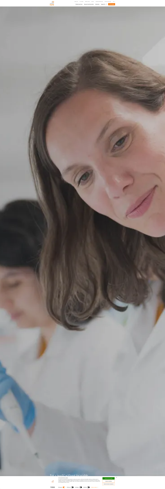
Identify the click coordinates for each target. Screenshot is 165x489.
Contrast (106, 1)
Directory (92, 1)
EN (113, 1)
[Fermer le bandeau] (116, 477)
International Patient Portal (99, 1)
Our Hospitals (81, 1)
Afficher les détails (94, 487)
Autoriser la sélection (108, 481)
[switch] (72, 487)
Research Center (87, 1)
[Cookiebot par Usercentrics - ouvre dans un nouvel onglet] (52, 487)
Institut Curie (76, 1)
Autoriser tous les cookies (108, 478)
